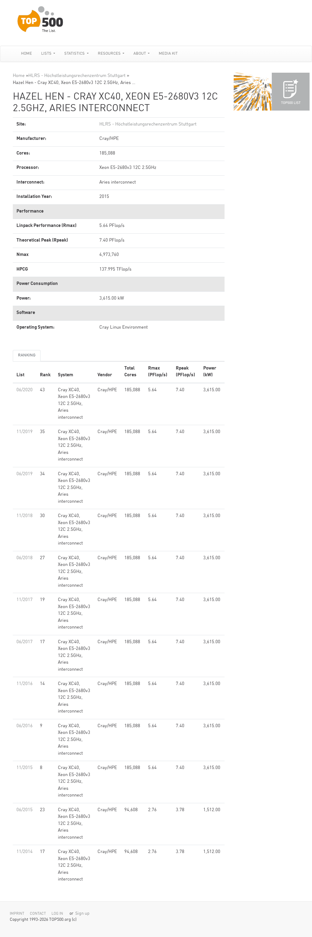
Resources (110, 54)
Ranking (26, 355)
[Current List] (291, 92)
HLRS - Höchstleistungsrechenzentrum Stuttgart (77, 76)
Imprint (17, 914)
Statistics (75, 54)
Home (26, 54)
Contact (38, 914)
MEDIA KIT (168, 54)
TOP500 (252, 92)
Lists (46, 54)
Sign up (82, 914)
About (140, 54)
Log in (57, 914)
